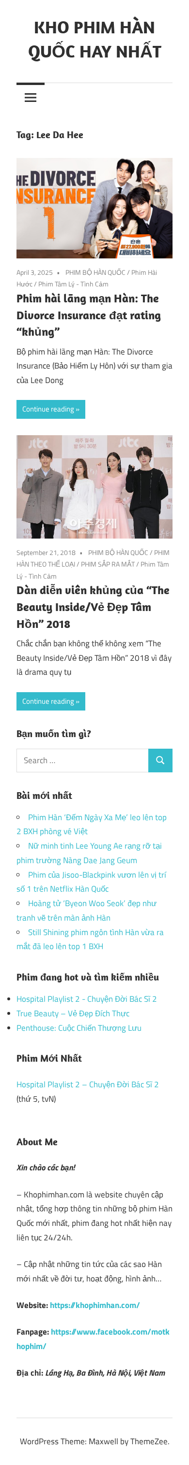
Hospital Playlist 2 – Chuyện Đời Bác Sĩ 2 (87, 1084)
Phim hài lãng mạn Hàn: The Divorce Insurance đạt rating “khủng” (88, 315)
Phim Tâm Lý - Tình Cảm (73, 284)
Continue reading (48, 408)
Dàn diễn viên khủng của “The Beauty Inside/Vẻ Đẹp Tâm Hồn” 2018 (93, 607)
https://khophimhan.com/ (95, 1305)
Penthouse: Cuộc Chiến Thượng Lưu (79, 1028)
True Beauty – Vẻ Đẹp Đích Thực (72, 1013)
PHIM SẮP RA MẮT (108, 564)
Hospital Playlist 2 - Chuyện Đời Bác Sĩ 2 (86, 999)
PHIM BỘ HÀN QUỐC (95, 272)
